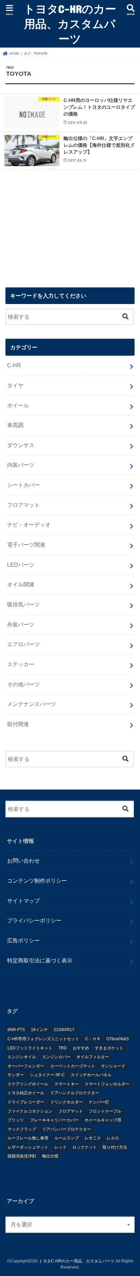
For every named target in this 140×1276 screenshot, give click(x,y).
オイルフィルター (92, 1057)
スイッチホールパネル (91, 1075)
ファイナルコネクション (29, 1111)
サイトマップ (23, 901)
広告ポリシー (23, 940)
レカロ (113, 1138)
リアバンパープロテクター (66, 1129)
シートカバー (23, 485)
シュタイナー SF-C (47, 1075)
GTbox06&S (117, 1038)
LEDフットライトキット (29, 1048)
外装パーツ (20, 624)
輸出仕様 (50, 1156)
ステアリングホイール (27, 1084)
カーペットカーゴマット (72, 1066)
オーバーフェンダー (25, 1066)
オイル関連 (20, 584)
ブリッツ (15, 1120)
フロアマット (23, 505)
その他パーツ (23, 684)
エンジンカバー (56, 1057)
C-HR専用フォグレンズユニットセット (43, 1038)
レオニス (93, 1138)
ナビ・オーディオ (29, 524)
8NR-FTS (16, 1029)
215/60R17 (64, 1029)
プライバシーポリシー (34, 920)
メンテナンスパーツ (31, 704)
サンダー (15, 1075)
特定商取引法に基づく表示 (39, 960)
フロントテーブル (105, 1111)
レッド (60, 1147)
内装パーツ (20, 465)
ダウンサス (20, 445)
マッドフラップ (21, 1129)
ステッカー (20, 664)
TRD (62, 1048)
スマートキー (66, 1084)
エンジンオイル (21, 1057)
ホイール (18, 405)
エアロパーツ (23, 644)
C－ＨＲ (93, 1038)
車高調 (15, 425)
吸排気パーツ (23, 604)
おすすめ (81, 1048)
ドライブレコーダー (25, 1102)
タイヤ (15, 385)
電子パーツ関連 (26, 545)
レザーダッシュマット (27, 1147)
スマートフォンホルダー (107, 1084)
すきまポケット (109, 1048)
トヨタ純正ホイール (25, 1093)
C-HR (14, 365)
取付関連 (18, 724)
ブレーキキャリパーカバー (54, 1120)
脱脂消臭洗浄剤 (21, 1156)
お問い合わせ (23, 860)
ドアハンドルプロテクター (74, 1093)
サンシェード (113, 1066)
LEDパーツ (20, 565)
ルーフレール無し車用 (27, 1138)
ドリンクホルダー (66, 1102)
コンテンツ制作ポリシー (37, 881)
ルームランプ (66, 1138)
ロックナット (84, 1147)
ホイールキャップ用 (103, 1120)
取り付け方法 (115, 1147)
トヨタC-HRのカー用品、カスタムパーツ (70, 23)
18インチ (39, 1029)
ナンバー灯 (99, 1102)
